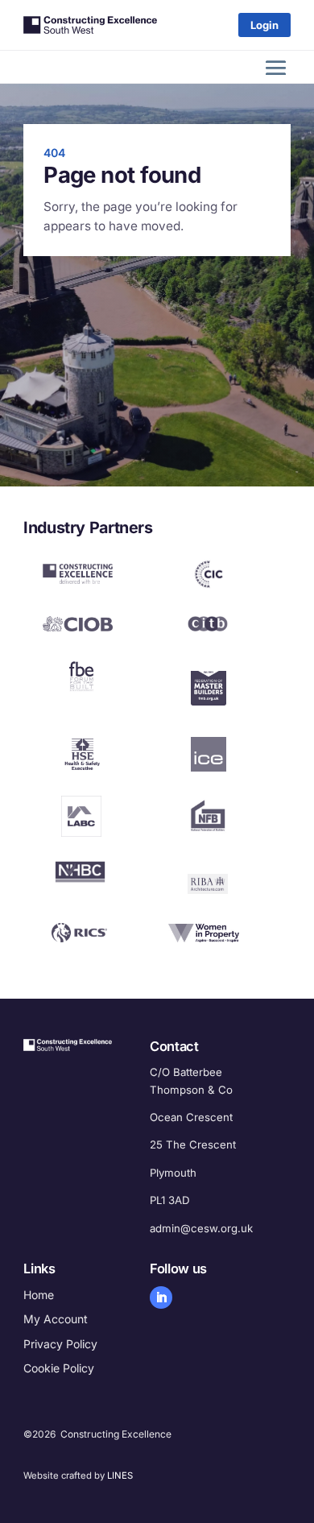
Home (38, 1295)
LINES (120, 1475)
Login (264, 25)
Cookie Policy (58, 1368)
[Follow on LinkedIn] (161, 1297)
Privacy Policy (60, 1344)
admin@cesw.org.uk (201, 1228)
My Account (55, 1319)
